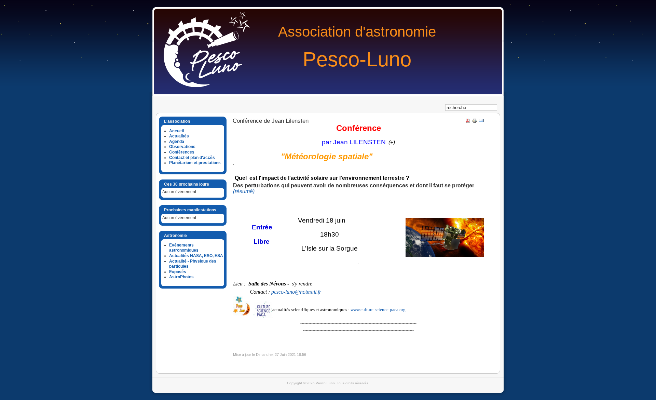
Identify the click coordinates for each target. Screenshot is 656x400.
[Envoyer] (481, 122)
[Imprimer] (474, 122)
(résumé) (244, 191)
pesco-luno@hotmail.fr (296, 292)
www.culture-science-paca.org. (379, 309)
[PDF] (467, 122)
